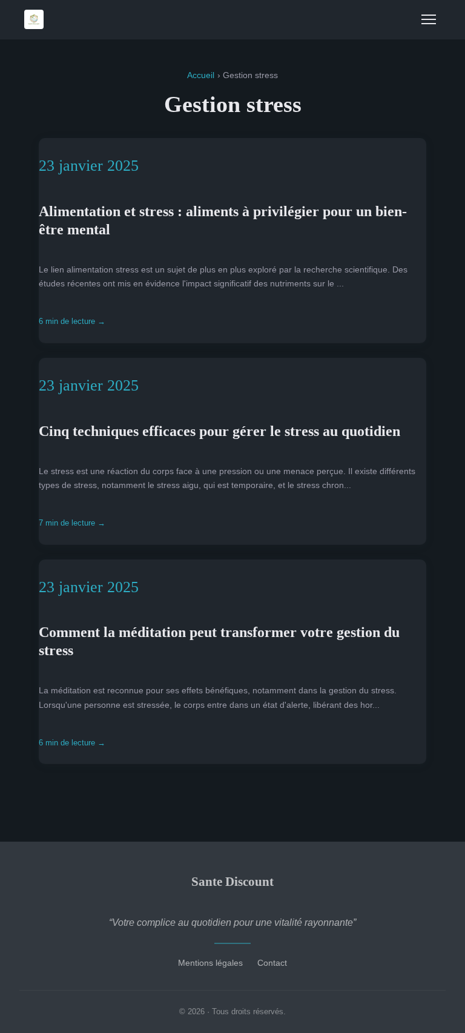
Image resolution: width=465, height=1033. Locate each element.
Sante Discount (232, 881)
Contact (272, 963)
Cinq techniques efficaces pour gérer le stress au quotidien (219, 431)
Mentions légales (210, 963)
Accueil (200, 75)
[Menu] (429, 19)
